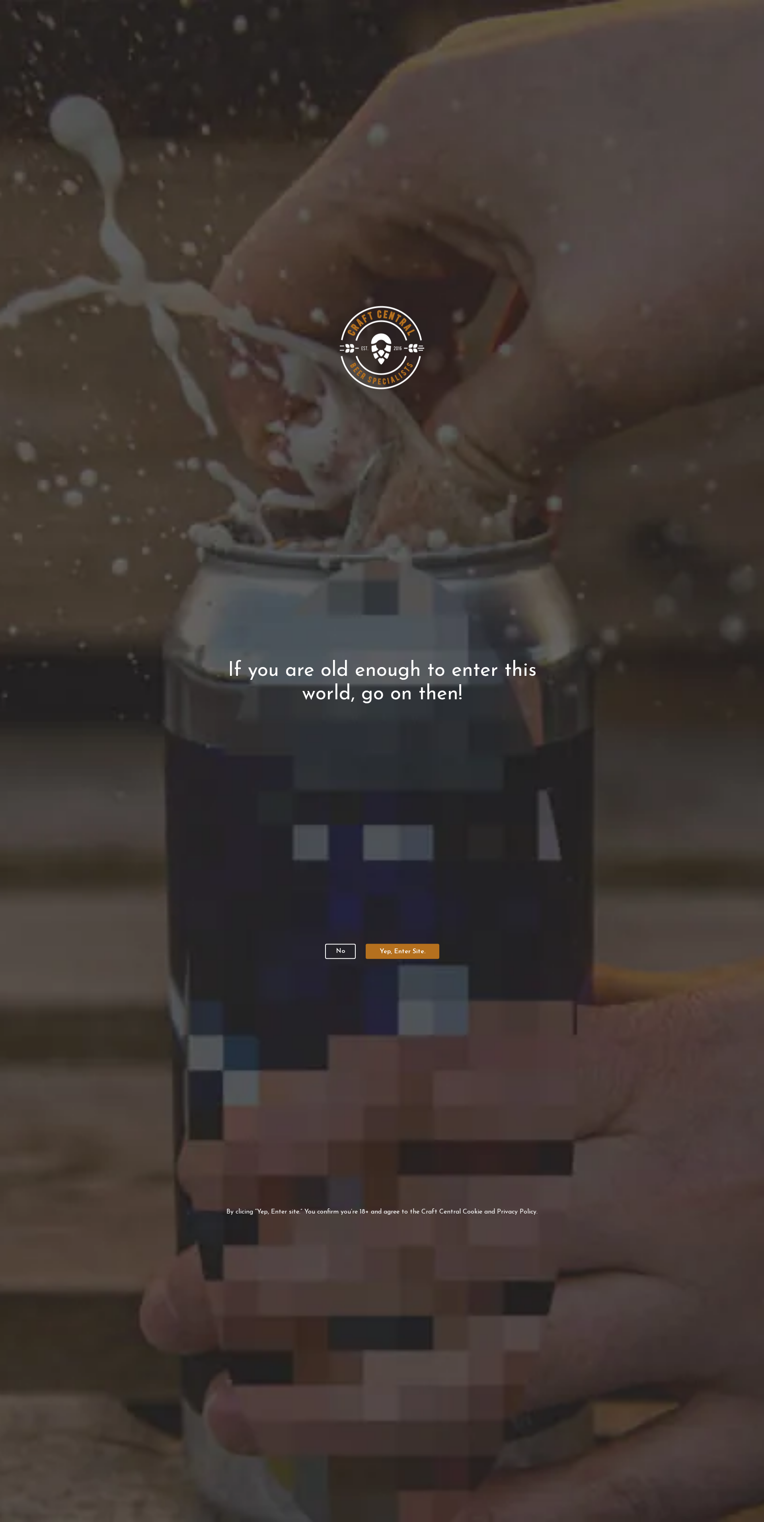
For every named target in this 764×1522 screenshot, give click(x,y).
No (340, 951)
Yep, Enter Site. (402, 951)
